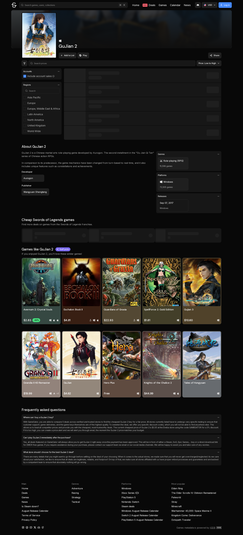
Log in (227, 5)
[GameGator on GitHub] (42, 527)
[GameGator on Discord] (198, 5)
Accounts (27, 71)
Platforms (162, 175)
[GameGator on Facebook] (27, 527)
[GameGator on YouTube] (31, 527)
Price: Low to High (207, 63)
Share (216, 55)
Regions (27, 85)
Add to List (69, 55)
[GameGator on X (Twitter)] (34, 527)
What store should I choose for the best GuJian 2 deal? (48, 452)
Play (85, 55)
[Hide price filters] (24, 63)
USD (210, 5)
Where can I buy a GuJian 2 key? (38, 417)
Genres (161, 154)
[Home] (14, 5)
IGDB (212, 527)
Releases (162, 196)
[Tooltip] (53, 76)
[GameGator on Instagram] (23, 527)
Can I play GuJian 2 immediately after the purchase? (47, 437)
